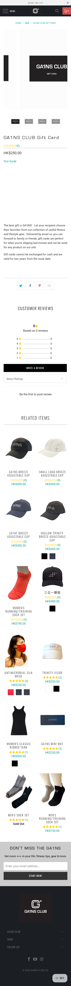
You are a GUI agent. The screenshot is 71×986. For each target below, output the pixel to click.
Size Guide (10, 161)
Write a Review (35, 368)
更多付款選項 (35, 221)
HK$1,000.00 (46, 174)
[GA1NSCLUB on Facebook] (29, 959)
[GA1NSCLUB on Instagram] (41, 959)
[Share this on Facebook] (30, 286)
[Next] (64, 69)
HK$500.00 (28, 174)
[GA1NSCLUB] (35, 10)
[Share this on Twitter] (21, 286)
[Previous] (7, 69)
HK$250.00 (11, 174)
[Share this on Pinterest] (40, 286)
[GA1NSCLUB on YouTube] (35, 959)
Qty (6, 184)
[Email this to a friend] (49, 286)
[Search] (58, 11)
